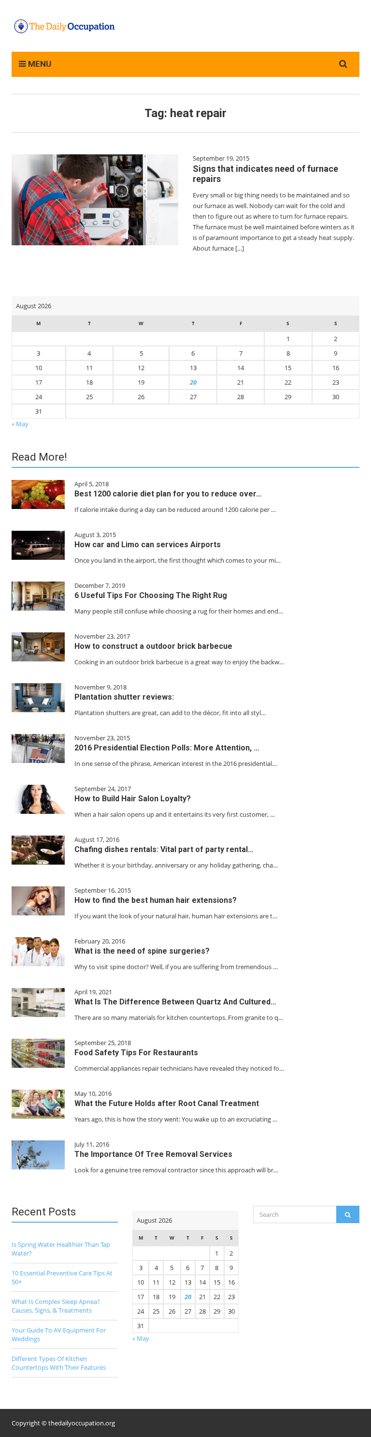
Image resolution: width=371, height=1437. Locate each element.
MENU (38, 64)
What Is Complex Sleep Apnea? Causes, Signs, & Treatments (56, 1306)
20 (193, 382)
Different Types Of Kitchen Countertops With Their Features (59, 1363)
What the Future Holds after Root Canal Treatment (166, 1103)
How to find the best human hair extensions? (155, 900)
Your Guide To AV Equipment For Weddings (59, 1334)
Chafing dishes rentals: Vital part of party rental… (164, 849)
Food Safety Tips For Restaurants (136, 1052)
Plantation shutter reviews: (124, 697)
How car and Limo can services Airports (147, 544)
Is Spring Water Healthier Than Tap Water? (61, 1248)
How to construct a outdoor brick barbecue (153, 646)
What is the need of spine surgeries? (142, 951)
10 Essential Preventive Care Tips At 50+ (62, 1277)
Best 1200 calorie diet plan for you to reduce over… (168, 493)
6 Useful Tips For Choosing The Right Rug (150, 595)
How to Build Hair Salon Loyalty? (132, 798)
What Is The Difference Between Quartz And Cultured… (175, 1001)
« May (20, 423)
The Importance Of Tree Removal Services (153, 1154)
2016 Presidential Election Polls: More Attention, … (166, 747)
